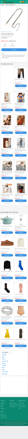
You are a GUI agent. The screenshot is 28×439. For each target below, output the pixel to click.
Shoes (3, 359)
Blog (2, 406)
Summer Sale (12, 406)
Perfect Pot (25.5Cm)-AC (6, 226)
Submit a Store (21, 404)
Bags (3, 357)
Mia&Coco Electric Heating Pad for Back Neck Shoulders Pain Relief (7, 195)
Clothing (4, 354)
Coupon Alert (21, 403)
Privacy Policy (4, 415)
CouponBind (24, 423)
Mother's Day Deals (14, 404)
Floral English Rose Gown (20, 339)
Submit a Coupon (22, 406)
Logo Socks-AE (4, 294)
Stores (2, 404)
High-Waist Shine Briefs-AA (20, 316)
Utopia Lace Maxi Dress (20, 79)
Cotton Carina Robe (19, 294)
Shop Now (14, 49)
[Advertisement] (7, 78)
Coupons (2, 408)
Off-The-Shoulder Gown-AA (7, 339)
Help (19, 408)
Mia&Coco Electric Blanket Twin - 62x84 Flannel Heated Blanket (20, 173)
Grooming (4, 373)
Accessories (5, 361)
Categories (3, 403)
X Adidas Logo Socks (19, 271)
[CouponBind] (9, 2)
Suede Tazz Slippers (5, 248)
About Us (3, 413)
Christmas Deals (13, 403)
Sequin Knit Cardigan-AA (6, 271)
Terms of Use (3, 417)
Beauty (4, 363)
